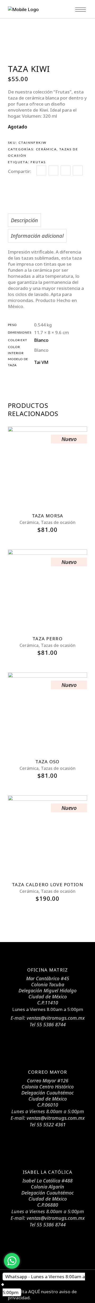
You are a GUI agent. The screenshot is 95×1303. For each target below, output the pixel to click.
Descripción (24, 220)
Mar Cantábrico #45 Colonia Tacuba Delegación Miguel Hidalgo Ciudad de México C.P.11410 (47, 990)
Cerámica (46, 149)
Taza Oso (47, 762)
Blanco (41, 340)
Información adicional (37, 235)
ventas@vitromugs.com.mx (56, 1018)
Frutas (38, 162)
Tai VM (41, 362)
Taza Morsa (47, 516)
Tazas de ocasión (58, 522)
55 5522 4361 (51, 1124)
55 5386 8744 (51, 1024)
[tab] (46, 220)
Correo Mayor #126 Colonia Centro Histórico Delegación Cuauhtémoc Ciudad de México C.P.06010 (47, 1092)
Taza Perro (47, 639)
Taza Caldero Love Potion (47, 884)
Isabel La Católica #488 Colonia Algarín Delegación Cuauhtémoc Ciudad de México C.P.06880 (47, 1192)
